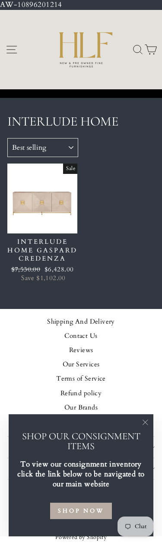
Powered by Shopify (81, 537)
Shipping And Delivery (81, 321)
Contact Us (80, 335)
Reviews (81, 350)
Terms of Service (81, 378)
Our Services (81, 364)
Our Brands (81, 407)
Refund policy (81, 393)
